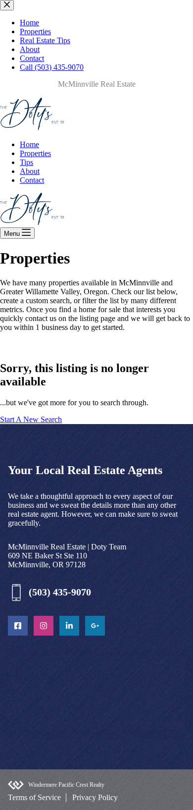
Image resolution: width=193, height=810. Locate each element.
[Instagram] (43, 626)
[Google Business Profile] (95, 626)
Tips (26, 162)
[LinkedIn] (69, 626)
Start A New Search (31, 419)
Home (29, 144)
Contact (32, 180)
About (30, 171)
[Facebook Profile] (18, 626)
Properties (35, 153)
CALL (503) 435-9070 (36, 93)
